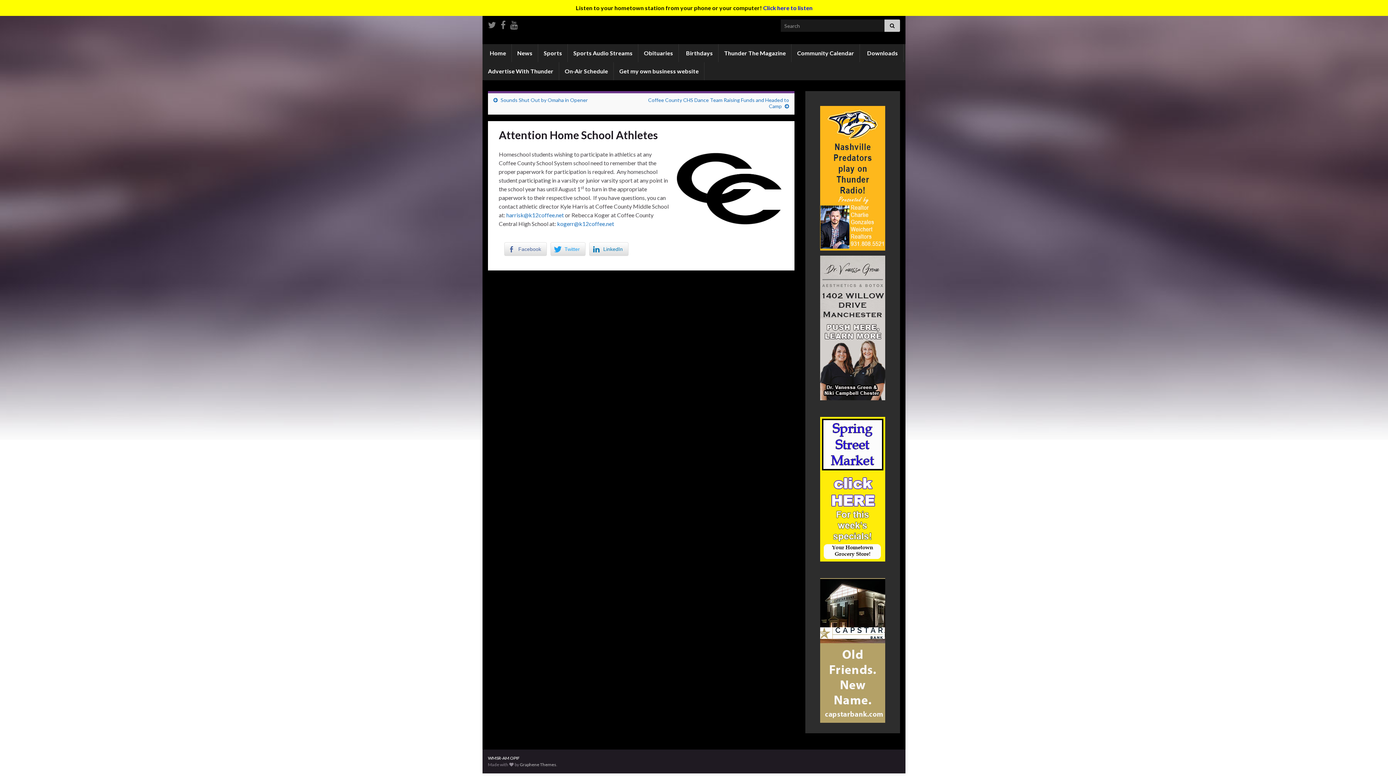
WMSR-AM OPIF (504, 758)
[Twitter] (492, 23)
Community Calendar (825, 53)
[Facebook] (503, 23)
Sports (553, 53)
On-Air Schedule (586, 71)
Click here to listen (788, 7)
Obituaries (658, 53)
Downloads (882, 53)
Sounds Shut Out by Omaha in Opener (544, 100)
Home (497, 53)
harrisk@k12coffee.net (535, 215)
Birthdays (699, 53)
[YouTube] (514, 23)
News (524, 53)
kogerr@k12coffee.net (585, 223)
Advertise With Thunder (520, 71)
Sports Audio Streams (603, 53)
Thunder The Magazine (755, 53)
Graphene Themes (538, 764)
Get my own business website (659, 71)
